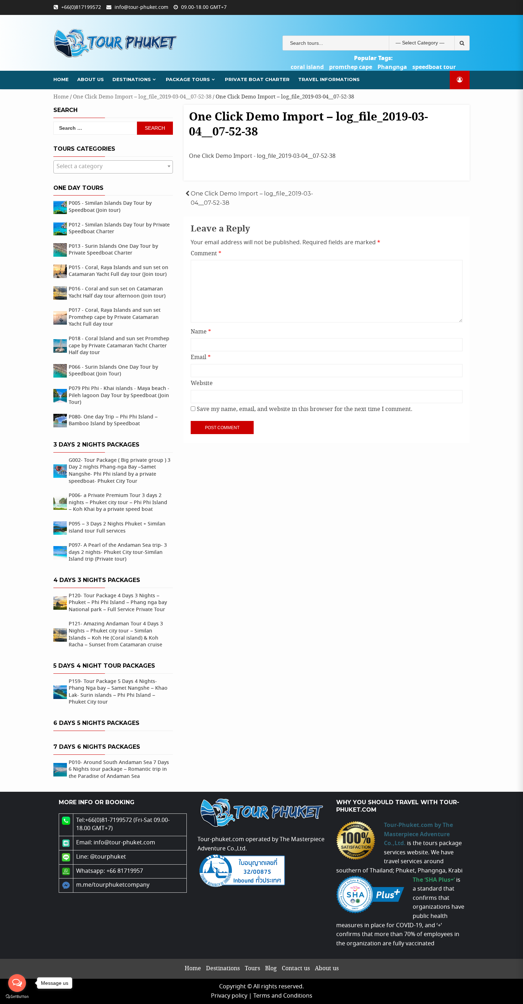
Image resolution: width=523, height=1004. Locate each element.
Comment (206, 253)
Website (202, 383)
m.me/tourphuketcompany (112, 885)
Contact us (296, 968)
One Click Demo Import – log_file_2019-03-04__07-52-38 (142, 97)
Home (61, 79)
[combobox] (113, 166)
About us (90, 79)
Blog (271, 968)
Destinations (131, 79)
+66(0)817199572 (81, 7)
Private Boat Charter (257, 79)
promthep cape (350, 67)
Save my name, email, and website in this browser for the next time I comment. (304, 409)
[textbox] (113, 167)
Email (201, 357)
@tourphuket (108, 857)
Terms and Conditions (282, 996)
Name (201, 331)
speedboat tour (434, 67)
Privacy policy (229, 996)
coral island (307, 67)
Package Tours (188, 79)
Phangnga (392, 67)
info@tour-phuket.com (141, 7)
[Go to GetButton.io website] (17, 996)
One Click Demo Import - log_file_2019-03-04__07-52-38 (262, 156)
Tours (252, 968)
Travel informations (329, 79)
